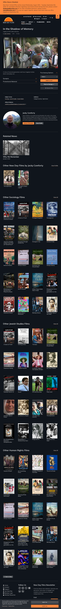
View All (55, 197)
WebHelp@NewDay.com (10, 8)
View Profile (39, 123)
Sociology (7, 98)
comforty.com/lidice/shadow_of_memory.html (15, 104)
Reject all (44, 602)
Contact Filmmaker (28, 123)
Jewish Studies (13, 98)
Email (35, 597)
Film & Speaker (26, 24)
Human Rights (20, 98)
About (31, 22)
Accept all (44, 606)
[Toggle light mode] (51, 18)
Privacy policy (4, 606)
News (49, 22)
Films (23, 22)
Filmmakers (40, 22)
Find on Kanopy (48, 84)
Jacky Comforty (7, 33)
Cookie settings (11, 606)
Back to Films (8, 576)
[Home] (8, 20)
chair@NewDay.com (9, 10)
